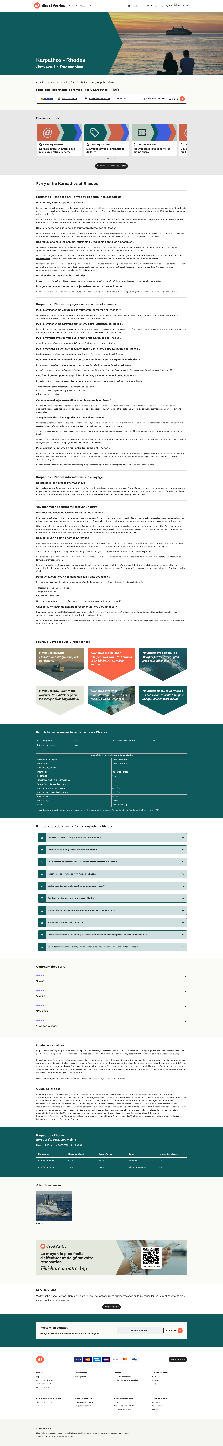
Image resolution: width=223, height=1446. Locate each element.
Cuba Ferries (157, 1406)
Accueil (39, 82)
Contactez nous (158, 1377)
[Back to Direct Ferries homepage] (49, 5)
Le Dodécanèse (67, 82)
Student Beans (43, 259)
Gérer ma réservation (122, 1377)
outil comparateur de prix (133, 409)
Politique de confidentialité (124, 1406)
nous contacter (123, 1433)
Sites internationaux (44, 1402)
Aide (154, 1384)
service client (42, 426)
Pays (38, 1377)
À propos (39, 1406)
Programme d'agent (83, 1406)
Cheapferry (156, 1402)
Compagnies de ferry (44, 1380)
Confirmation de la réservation (126, 1380)
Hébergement (80, 1377)
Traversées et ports (44, 1384)
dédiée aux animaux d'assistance (86, 442)
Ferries (155, 1409)
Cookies (117, 1402)
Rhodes (83, 82)
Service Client (157, 1380)
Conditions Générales (122, 1409)
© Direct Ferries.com (43, 1428)
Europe (51, 82)
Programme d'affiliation (84, 1402)
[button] (112, 837)
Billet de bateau (42, 1387)
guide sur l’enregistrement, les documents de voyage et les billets (116, 494)
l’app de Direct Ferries (115, 552)
